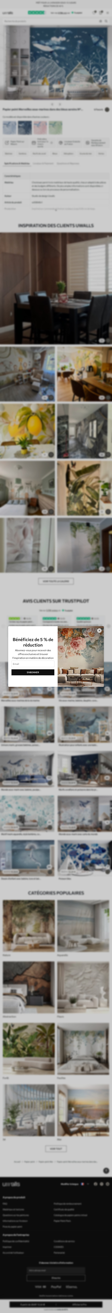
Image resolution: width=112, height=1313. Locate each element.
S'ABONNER (33, 672)
